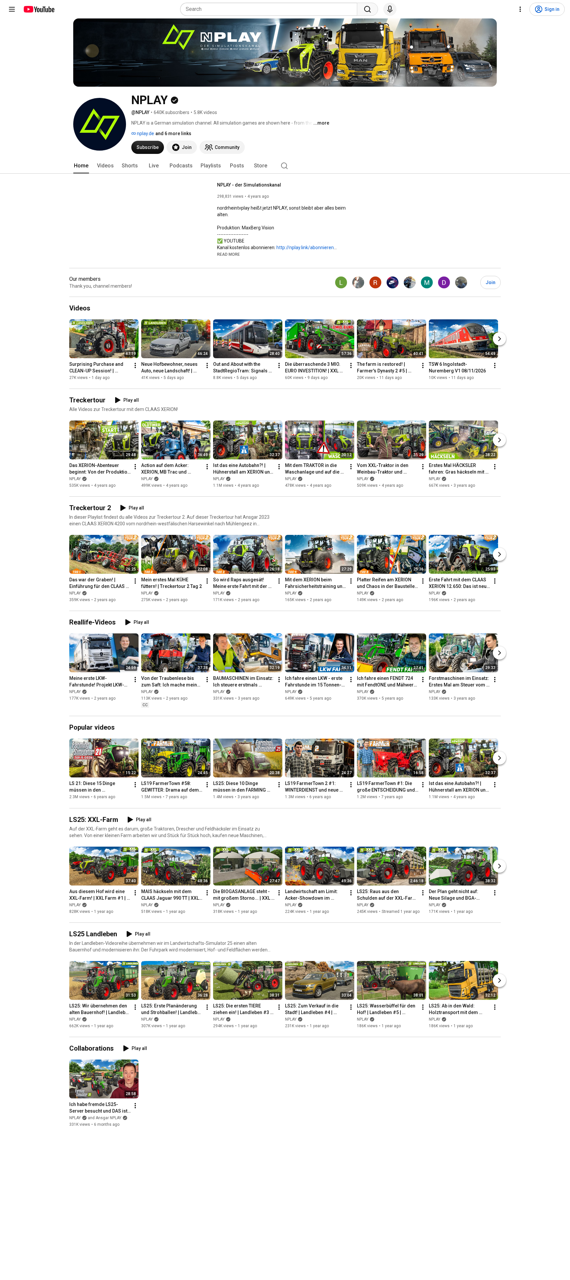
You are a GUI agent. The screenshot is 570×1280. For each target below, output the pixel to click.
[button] (228, 254)
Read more (228, 254)
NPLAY (75, 479)
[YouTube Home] (38, 9)
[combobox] (271, 9)
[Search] (367, 9)
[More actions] (135, 365)
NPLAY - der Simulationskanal (249, 185)
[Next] (499, 338)
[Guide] (12, 9)
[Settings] (520, 9)
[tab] (81, 166)
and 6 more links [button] (173, 133)
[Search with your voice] (389, 9)
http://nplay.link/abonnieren (305, 247)
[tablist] (285, 166)
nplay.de (145, 133)
